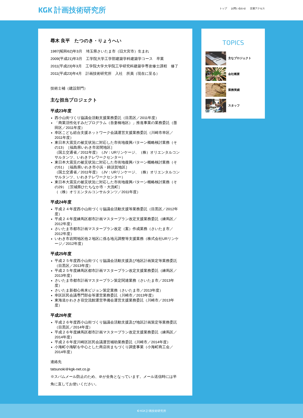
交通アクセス (257, 8)
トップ (223, 8)
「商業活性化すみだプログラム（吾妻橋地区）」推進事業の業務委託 (112, 123)
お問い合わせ (238, 8)
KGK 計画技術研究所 (72, 9)
